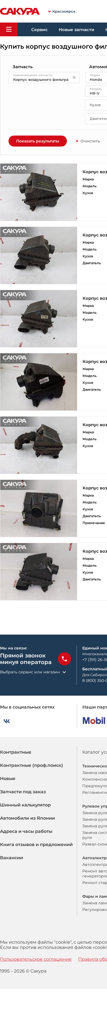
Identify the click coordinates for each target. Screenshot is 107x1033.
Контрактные (15, 752)
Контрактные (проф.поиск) (31, 765)
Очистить (90, 141)
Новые (7, 778)
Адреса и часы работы (26, 831)
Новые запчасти (76, 29)
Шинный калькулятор (25, 805)
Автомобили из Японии (27, 818)
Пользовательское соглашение (36, 959)
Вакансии (11, 857)
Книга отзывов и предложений (36, 844)
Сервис (39, 29)
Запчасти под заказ (23, 791)
